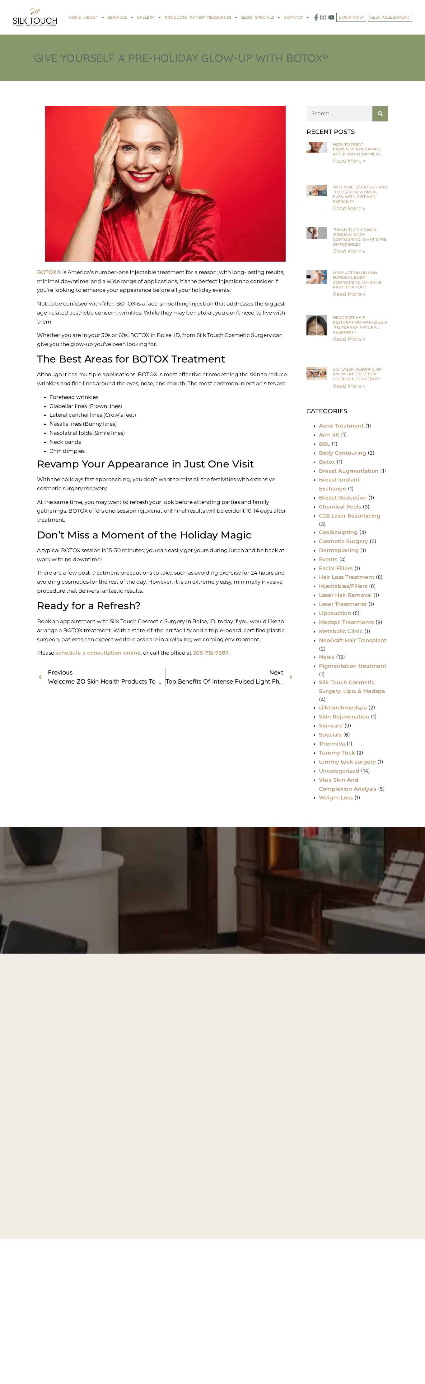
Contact (293, 17)
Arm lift (329, 435)
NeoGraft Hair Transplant (352, 640)
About (91, 17)
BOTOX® (49, 272)
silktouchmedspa (343, 707)
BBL (324, 444)
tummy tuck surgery (347, 762)
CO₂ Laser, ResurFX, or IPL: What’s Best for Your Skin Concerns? (357, 374)
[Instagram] (323, 17)
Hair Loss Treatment (346, 577)
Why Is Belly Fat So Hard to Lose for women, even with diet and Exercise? (360, 194)
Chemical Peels (340, 507)
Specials (330, 735)
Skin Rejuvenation (344, 716)
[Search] (380, 113)
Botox (327, 462)
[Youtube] (331, 17)
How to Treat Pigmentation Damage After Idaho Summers (357, 149)
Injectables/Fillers (343, 586)
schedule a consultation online (98, 653)
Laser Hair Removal (345, 595)
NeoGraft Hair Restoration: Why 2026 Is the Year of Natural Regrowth (360, 324)
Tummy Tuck (337, 753)
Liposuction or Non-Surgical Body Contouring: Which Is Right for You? (357, 280)
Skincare (331, 726)
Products (176, 17)
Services (117, 17)
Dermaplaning (339, 550)
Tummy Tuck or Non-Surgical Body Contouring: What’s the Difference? (359, 237)
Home (75, 17)
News (326, 657)
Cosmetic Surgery (343, 541)
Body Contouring (342, 453)
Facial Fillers (336, 568)
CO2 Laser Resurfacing (350, 516)
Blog (246, 17)
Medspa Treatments (346, 622)
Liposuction (335, 613)
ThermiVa (332, 744)
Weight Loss (336, 797)
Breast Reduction (343, 498)
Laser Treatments (343, 604)
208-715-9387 (210, 653)
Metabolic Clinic (341, 631)
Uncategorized (339, 771)
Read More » (349, 161)
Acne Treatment (341, 426)
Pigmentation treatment (352, 666)
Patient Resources (210, 17)
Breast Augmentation (349, 471)
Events (328, 559)
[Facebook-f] (316, 17)
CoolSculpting (338, 532)
